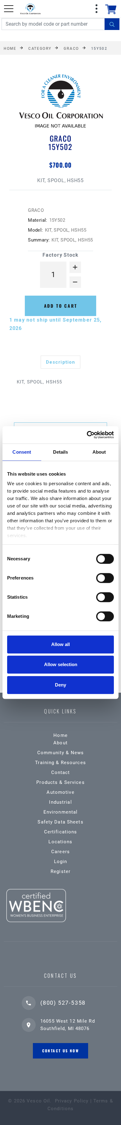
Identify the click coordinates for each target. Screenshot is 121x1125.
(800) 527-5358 (63, 1002)
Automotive (60, 792)
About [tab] (99, 452)
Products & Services (60, 782)
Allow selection (60, 664)
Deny (60, 684)
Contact (60, 772)
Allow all (60, 644)
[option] (60, 102)
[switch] (105, 578)
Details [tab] (60, 452)
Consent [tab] (21, 452)
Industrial (60, 802)
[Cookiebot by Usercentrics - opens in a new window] (87, 435)
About (60, 743)
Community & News (60, 752)
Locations (60, 842)
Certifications (60, 832)
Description (60, 362)
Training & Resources (60, 762)
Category (39, 48)
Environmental (60, 812)
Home (10, 48)
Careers (60, 851)
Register (60, 871)
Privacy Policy (72, 1101)
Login (60, 861)
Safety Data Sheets (60, 822)
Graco (71, 48)
